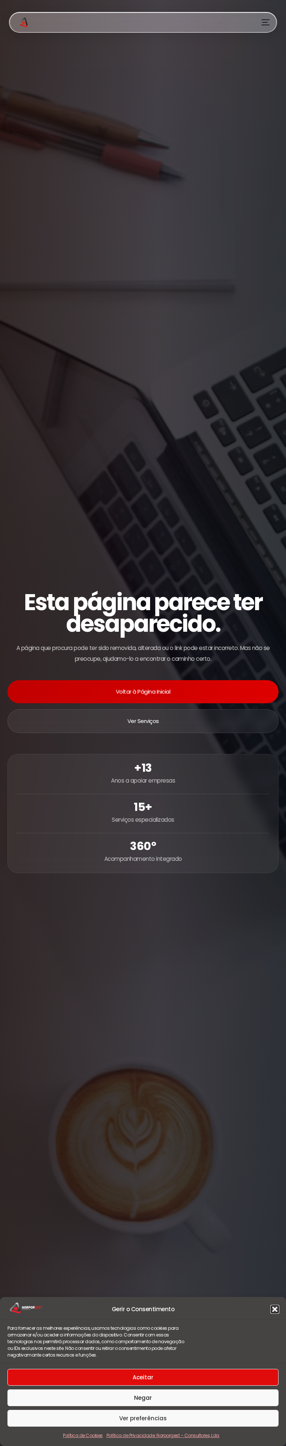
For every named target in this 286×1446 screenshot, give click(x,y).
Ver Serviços (143, 721)
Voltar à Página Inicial (143, 691)
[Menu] (265, 22)
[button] (275, 1309)
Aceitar (143, 1377)
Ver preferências (143, 1418)
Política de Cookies (83, 1435)
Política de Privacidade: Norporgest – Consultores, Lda (163, 1435)
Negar (143, 1398)
